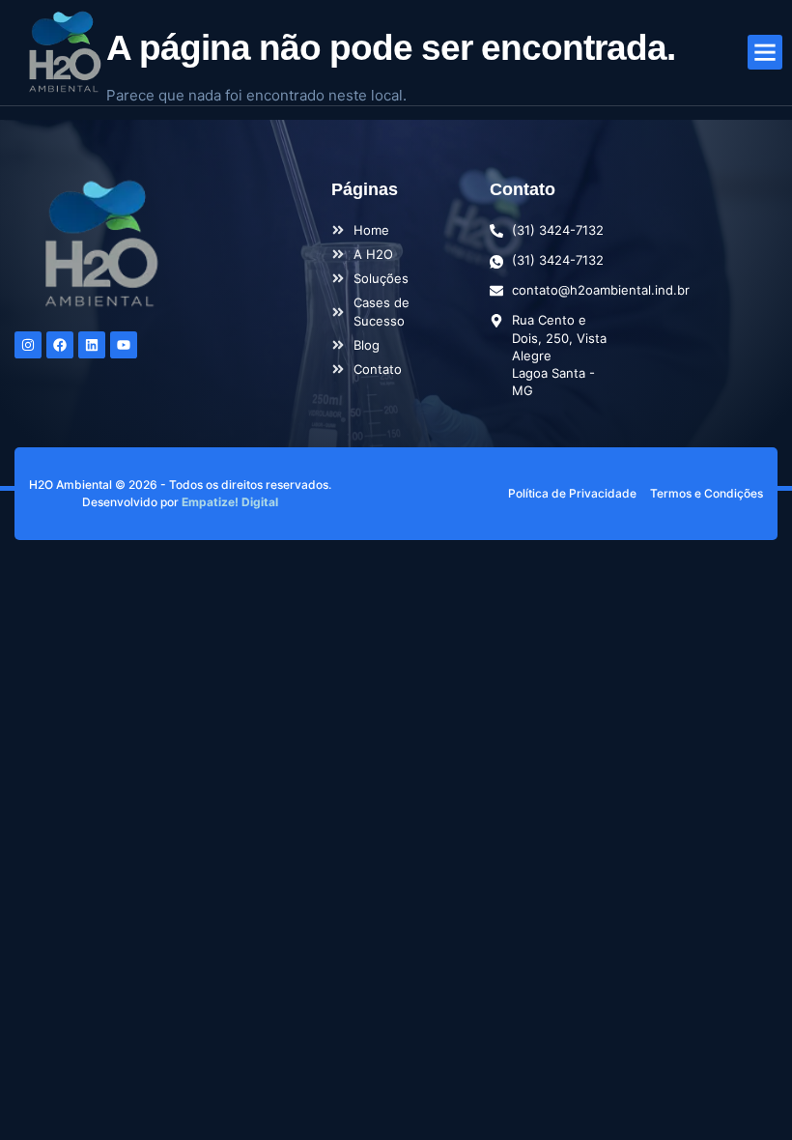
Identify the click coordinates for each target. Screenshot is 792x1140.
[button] (765, 52)
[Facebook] (59, 344)
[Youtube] (123, 344)
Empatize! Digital (230, 502)
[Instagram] (28, 344)
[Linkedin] (91, 344)
